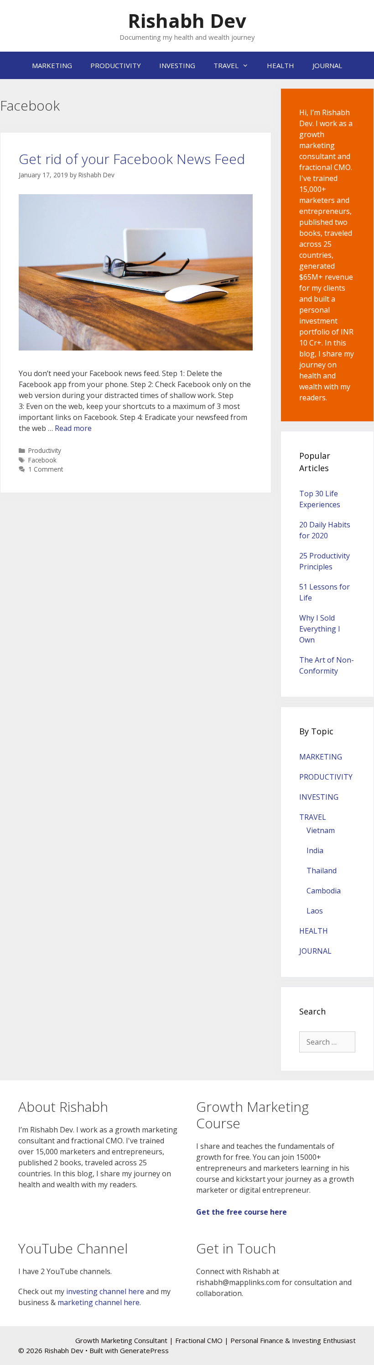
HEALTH (280, 65)
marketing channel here (98, 1302)
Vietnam (320, 830)
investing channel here (105, 1291)
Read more (73, 428)
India (314, 850)
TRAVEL (226, 65)
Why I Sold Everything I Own (319, 629)
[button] (136, 272)
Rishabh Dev (187, 20)
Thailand (321, 871)
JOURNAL (327, 65)
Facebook (42, 460)
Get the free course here (241, 1212)
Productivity (44, 450)
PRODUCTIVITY (115, 65)
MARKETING (52, 65)
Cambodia (323, 891)
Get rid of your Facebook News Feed (132, 158)
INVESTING (177, 65)
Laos (314, 911)
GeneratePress (144, 1350)
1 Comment (45, 469)
